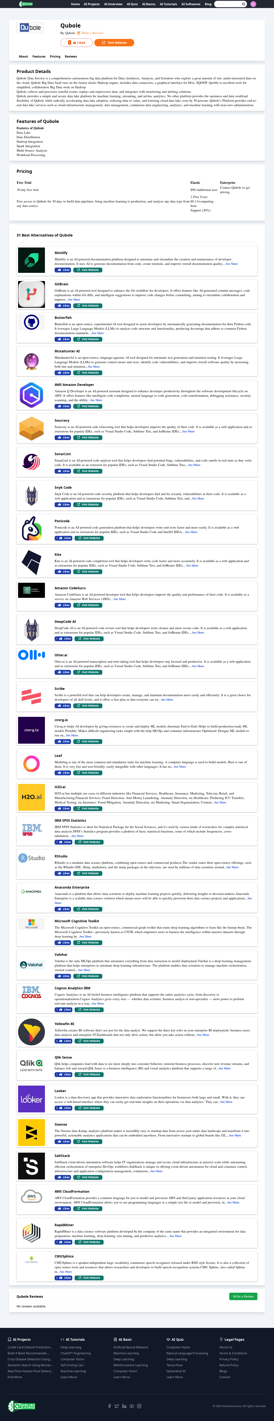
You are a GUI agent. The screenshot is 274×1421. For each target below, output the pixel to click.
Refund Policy (229, 1365)
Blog (208, 4)
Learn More (69, 1377)
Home (75, 4)
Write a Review (243, 1296)
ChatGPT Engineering (76, 1353)
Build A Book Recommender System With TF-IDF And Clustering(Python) (27, 1353)
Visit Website (117, 43)
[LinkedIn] (124, 1406)
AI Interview (113, 4)
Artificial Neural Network (131, 1347)
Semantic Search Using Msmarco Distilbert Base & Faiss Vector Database (31, 1365)
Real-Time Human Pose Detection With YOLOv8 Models (31, 1371)
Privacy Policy (228, 1359)
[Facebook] (109, 1406)
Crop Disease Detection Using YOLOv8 (29, 1359)
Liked (77, 42)
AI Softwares (191, 4)
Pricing (55, 56)
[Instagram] (139, 1406)
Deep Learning (71, 1347)
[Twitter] (117, 1406)
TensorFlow (174, 1365)
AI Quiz (132, 4)
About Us (225, 1347)
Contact (224, 1377)
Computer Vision (72, 1359)
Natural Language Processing (187, 1353)
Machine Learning (73, 1371)
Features (38, 56)
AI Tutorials (168, 4)
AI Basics (148, 4)
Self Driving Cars (72, 1365)
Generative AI (175, 1371)
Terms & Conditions (233, 1353)
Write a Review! (92, 33)
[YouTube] (132, 1406)
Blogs (223, 1371)
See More (232, 263)
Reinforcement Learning (131, 1365)
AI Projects (92, 4)
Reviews (71, 56)
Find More (15, 1377)
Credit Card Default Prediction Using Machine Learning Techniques (29, 1347)
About (23, 56)
